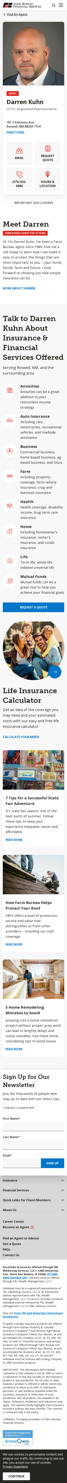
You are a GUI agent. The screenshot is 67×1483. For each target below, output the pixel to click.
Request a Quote (33, 607)
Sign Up (53, 1163)
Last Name (11, 1137)
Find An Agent (17, 14)
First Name (11, 1118)
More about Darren (19, 288)
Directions (15, 132)
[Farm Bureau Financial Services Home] (22, 5)
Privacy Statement (15, 1467)
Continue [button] (16, 1476)
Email (7, 1155)
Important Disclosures (33, 203)
